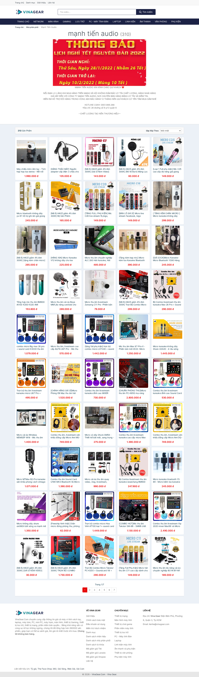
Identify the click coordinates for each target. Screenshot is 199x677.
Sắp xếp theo (152, 131)
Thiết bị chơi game (123, 624)
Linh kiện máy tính (123, 644)
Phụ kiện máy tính (123, 657)
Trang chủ (19, 2)
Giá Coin (80, 669)
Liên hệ (51, 2)
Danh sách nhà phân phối (98, 640)
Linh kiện (130, 21)
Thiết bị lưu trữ (121, 632)
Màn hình (53, 21)
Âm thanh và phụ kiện (125, 648)
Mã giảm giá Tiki (94, 648)
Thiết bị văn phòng (123, 652)
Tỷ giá (33, 669)
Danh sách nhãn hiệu (96, 636)
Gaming (67, 21)
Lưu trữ (80, 21)
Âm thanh (145, 21)
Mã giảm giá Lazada (95, 652)
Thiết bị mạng (121, 616)
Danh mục (30, 2)
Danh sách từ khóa (95, 644)
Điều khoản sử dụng (95, 624)
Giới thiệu (41, 2)
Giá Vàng (62, 669)
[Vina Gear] (29, 613)
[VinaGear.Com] (29, 12)
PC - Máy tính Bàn (98, 21)
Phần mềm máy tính (124, 628)
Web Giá (71, 669)
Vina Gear (111, 674)
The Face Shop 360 (47, 669)
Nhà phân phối (32, 27)
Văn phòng (161, 21)
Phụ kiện (176, 21)
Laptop (117, 21)
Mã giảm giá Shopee (96, 657)
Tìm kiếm (147, 12)
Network (39, 21)
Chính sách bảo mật (95, 620)
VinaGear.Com (98, 674)
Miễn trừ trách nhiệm (96, 628)
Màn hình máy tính (123, 620)
